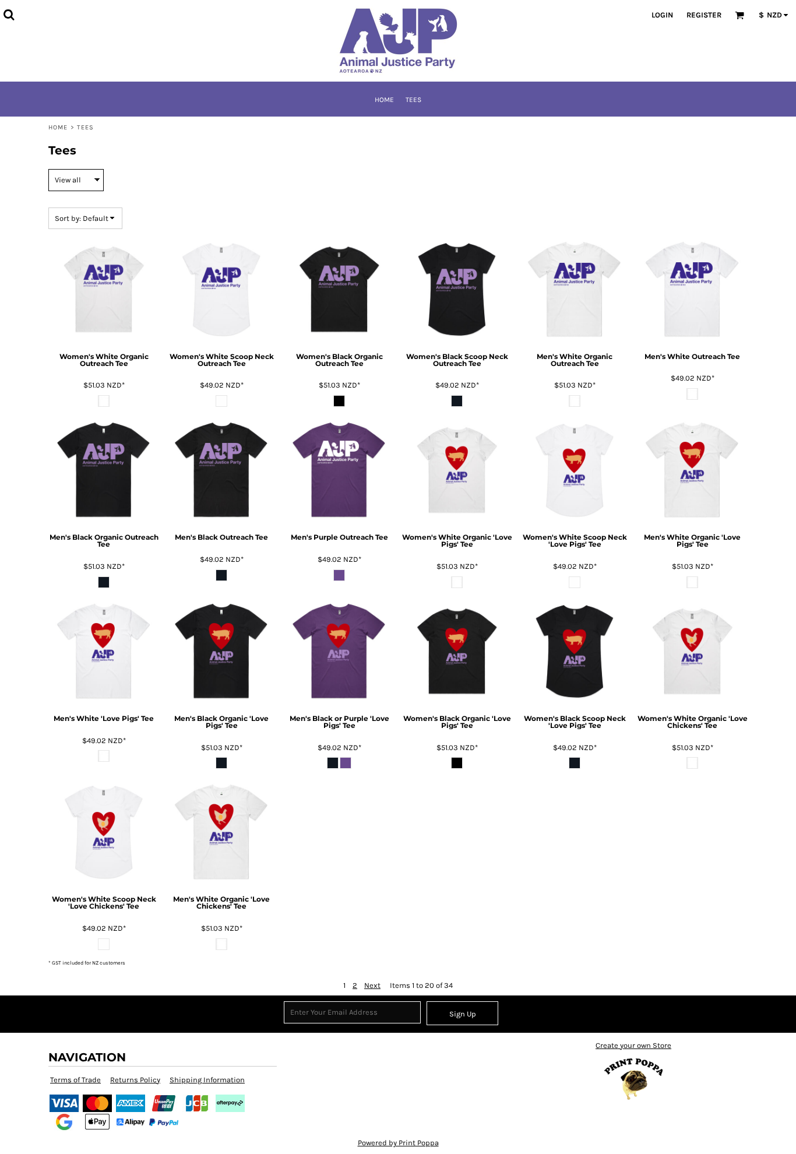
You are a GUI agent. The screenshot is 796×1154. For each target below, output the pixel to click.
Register (703, 14)
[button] (9, 14)
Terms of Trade (75, 1079)
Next (372, 985)
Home (58, 127)
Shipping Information (207, 1079)
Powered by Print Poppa (398, 1142)
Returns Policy (135, 1079)
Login (662, 14)
